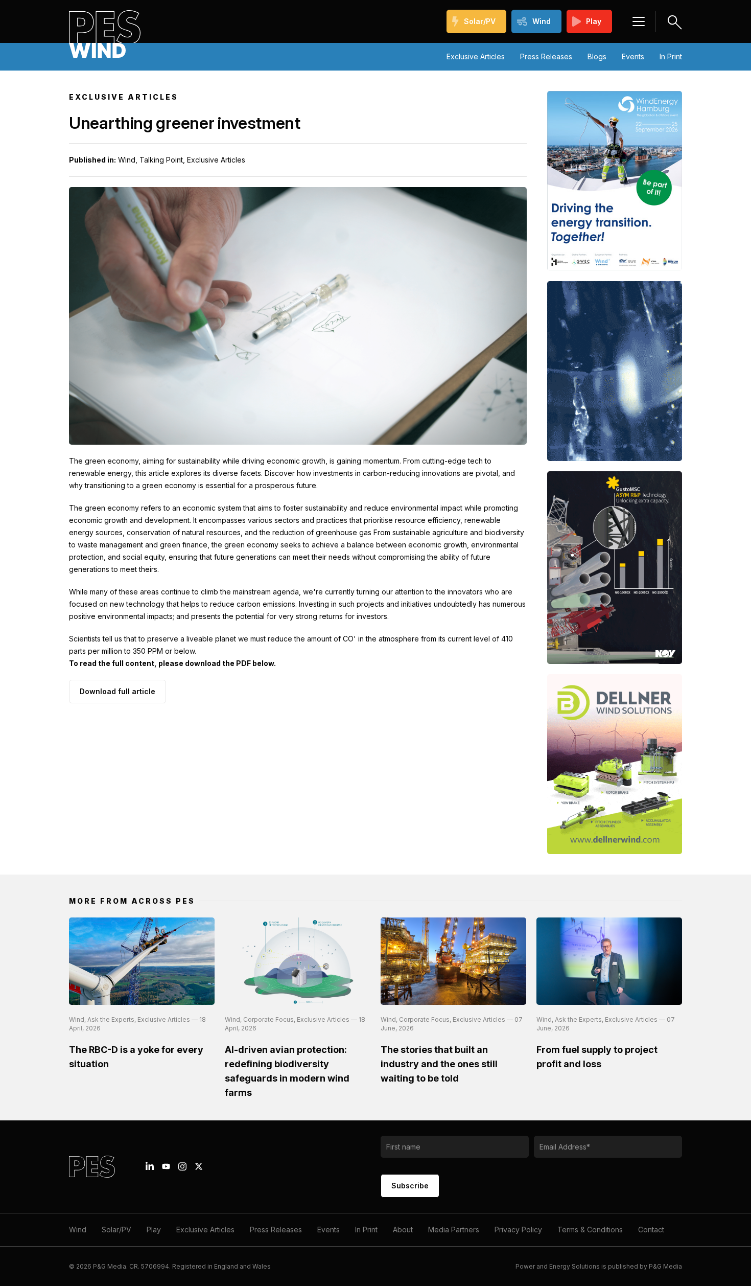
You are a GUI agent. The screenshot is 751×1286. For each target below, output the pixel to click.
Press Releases (546, 56)
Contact (651, 1229)
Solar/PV (480, 21)
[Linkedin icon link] (150, 1166)
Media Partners (453, 1229)
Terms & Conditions (590, 1229)
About (403, 1229)
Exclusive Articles (476, 56)
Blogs (597, 56)
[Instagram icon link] (182, 1166)
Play (593, 21)
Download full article (117, 691)
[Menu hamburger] (638, 21)
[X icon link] (199, 1166)
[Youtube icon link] (166, 1166)
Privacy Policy (518, 1229)
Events (633, 56)
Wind (541, 21)
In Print (671, 56)
